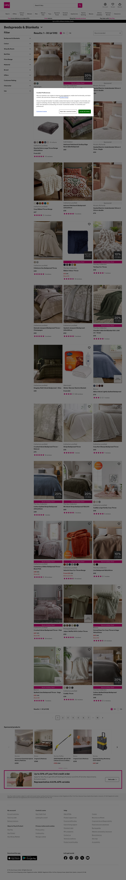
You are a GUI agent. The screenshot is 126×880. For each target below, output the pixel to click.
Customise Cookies (41, 111)
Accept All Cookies (85, 111)
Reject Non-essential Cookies (68, 111)
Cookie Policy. (64, 97)
